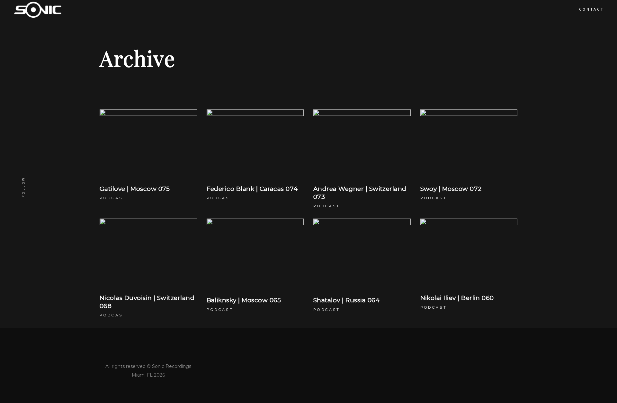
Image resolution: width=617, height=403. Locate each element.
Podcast (113, 198)
